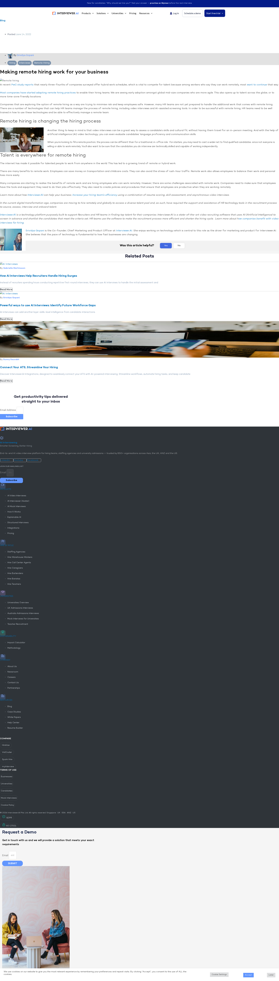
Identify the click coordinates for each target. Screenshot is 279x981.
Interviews (24, 63)
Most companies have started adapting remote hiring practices (38, 92)
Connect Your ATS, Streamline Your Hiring (29, 367)
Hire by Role (7, 545)
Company (5, 660)
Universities (6, 596)
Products (5, 489)
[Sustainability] (3, 633)
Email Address (8, 410)
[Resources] (3, 696)
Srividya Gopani (35, 230)
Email (3, 472)
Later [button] (271, 975)
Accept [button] (248, 975)
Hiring (12, 63)
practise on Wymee (159, 3)
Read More (9, 977)
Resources (6, 700)
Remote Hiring (42, 63)
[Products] (3, 486)
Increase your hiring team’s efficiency (94, 195)
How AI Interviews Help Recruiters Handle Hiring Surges (38, 276)
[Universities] (3, 593)
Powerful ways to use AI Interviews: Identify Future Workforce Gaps (48, 305)
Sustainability (8, 636)
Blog (2, 20)
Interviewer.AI (35, 195)
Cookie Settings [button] (219, 974)
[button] (92, 13)
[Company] (3, 656)
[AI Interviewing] (1, 438)
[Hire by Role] (3, 542)
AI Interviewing (8, 442)
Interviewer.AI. (124, 230)
